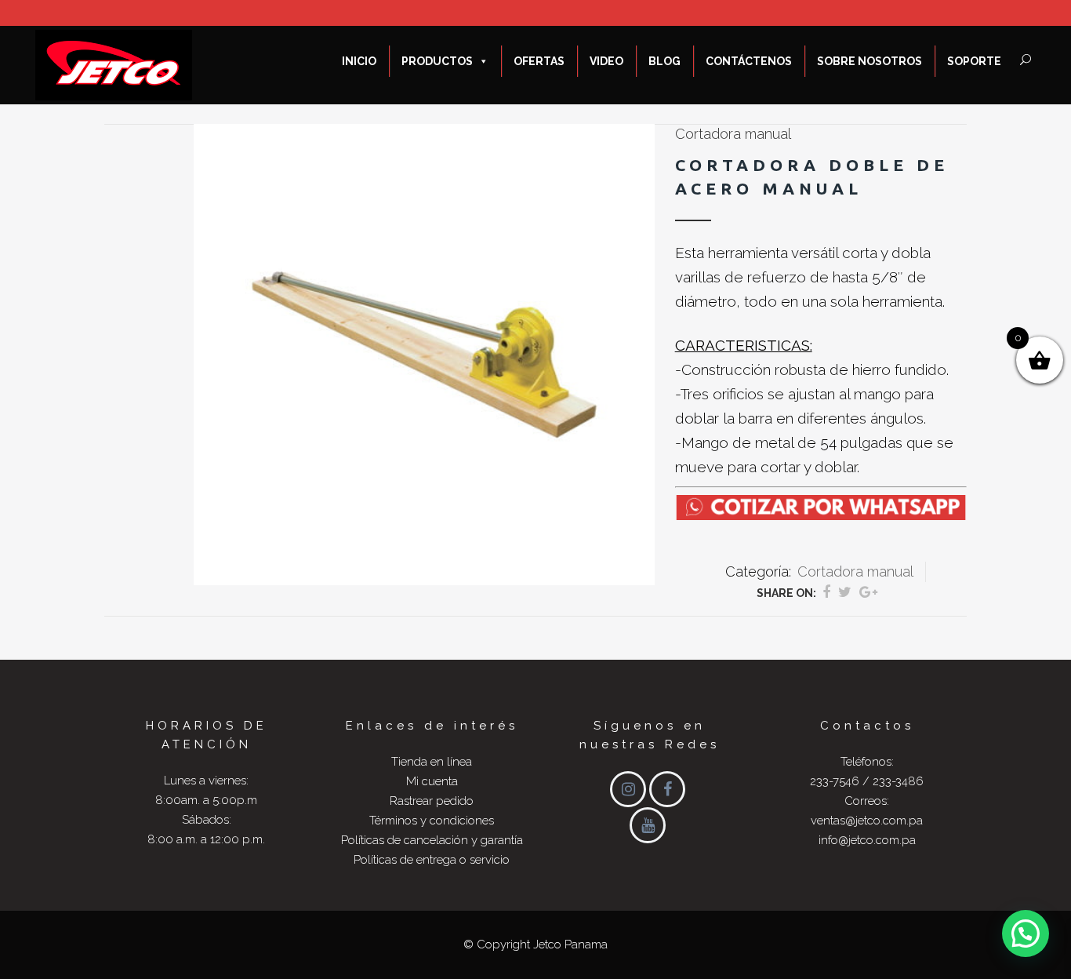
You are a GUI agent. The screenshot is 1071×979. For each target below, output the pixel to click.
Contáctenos (749, 61)
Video (606, 61)
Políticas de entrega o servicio (432, 860)
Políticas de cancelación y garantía (432, 840)
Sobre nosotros (869, 61)
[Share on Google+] (868, 592)
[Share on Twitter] (844, 592)
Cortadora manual (733, 134)
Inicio (359, 61)
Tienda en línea (431, 762)
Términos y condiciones (431, 820)
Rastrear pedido (432, 801)
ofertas (539, 61)
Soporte (974, 61)
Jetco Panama (570, 944)
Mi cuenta (432, 781)
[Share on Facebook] (826, 592)
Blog (664, 61)
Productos (437, 61)
